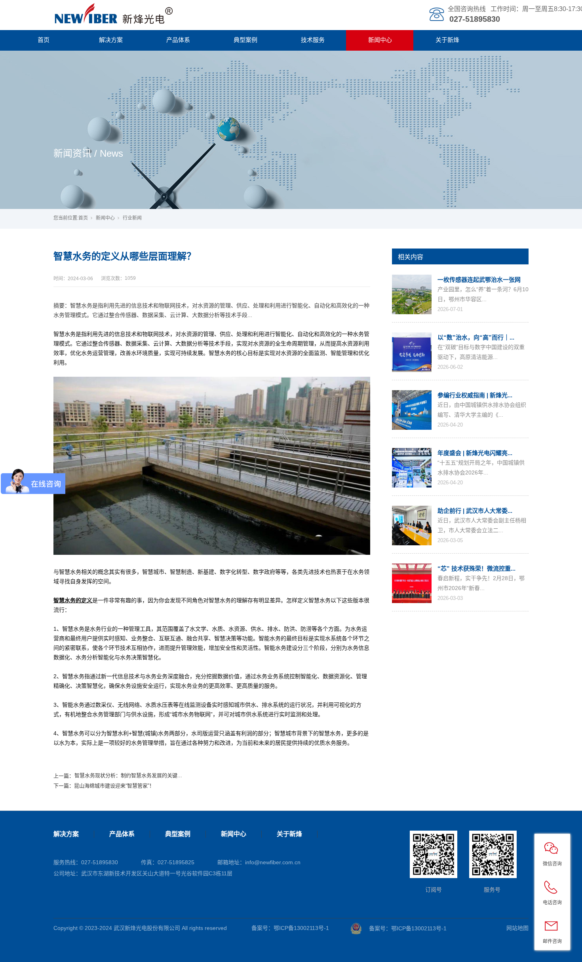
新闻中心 (380, 39)
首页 (43, 39)
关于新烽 (447, 39)
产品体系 (178, 39)
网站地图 (517, 928)
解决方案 (111, 39)
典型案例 (245, 39)
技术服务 (313, 39)
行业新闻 (132, 218)
